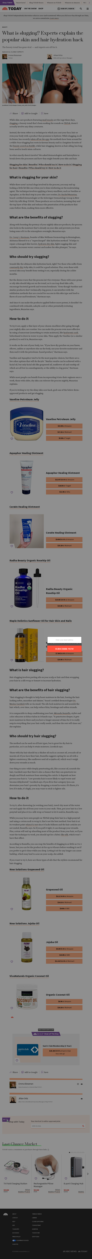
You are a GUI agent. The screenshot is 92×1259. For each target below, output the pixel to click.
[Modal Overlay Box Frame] (46, 629)
